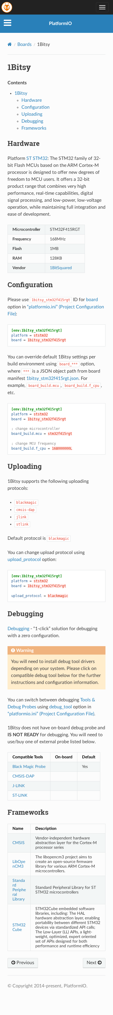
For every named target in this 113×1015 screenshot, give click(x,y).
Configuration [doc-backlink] (30, 284)
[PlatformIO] (7, 7)
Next (92, 962)
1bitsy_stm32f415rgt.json (52, 378)
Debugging (32, 121)
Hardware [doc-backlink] (24, 143)
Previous (24, 962)
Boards (24, 44)
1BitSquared (61, 268)
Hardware (31, 100)
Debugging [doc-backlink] (25, 613)
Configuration (35, 107)
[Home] (10, 44)
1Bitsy (20, 93)
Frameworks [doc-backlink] (28, 812)
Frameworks (33, 128)
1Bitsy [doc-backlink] (19, 67)
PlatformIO (60, 23)
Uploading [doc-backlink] (25, 466)
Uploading (31, 114)
